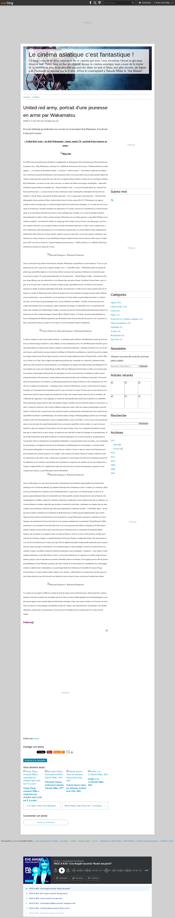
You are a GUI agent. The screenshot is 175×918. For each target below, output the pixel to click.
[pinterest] (99, 2)
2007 (113, 473)
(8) (115, 331)
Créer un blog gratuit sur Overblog (47, 841)
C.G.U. (95, 841)
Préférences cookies (167, 841)
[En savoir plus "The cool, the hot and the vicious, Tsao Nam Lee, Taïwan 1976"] (117, 401)
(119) (119, 306)
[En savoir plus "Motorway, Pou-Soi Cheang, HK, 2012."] (145, 388)
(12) (127, 318)
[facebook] (90, 2)
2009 (113, 465)
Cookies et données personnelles (147, 841)
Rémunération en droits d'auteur (111, 841)
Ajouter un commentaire (46, 822)
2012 (113, 452)
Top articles (64, 841)
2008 (113, 469)
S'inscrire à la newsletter (35, 760)
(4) (116, 339)
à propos (94, 878)
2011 (113, 456)
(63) (115, 310)
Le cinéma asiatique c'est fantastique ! (81, 54)
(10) (121, 322)
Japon (36, 738)
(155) (116, 302)
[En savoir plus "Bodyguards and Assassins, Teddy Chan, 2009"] (117, 388)
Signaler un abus (84, 841)
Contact (36, 96)
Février (116, 448)
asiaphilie (15, 841)
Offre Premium (129, 841)
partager (79, 878)
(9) (116, 327)
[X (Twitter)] (95, 2)
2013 (113, 440)
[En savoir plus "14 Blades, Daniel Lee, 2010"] (131, 388)
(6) (117, 335)
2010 (113, 460)
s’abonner (63, 878)
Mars (115, 444)
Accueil (26, 96)
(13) (115, 314)
